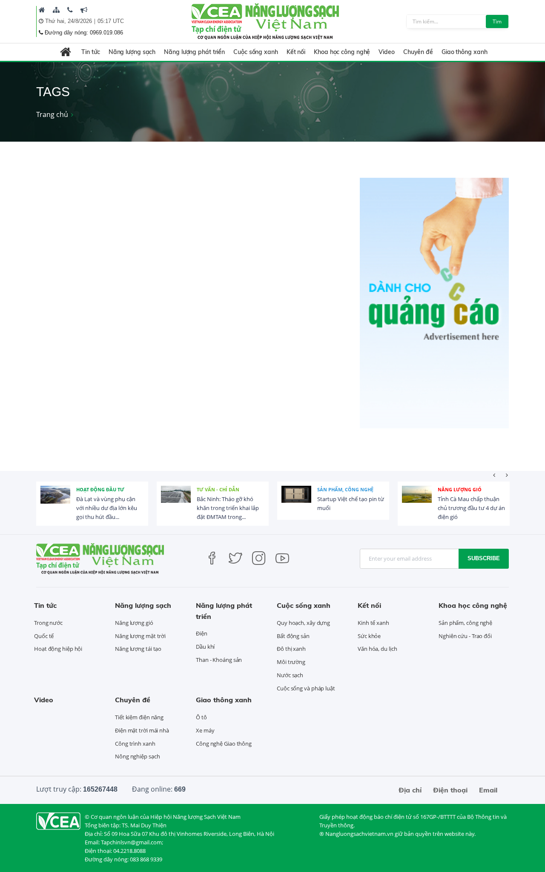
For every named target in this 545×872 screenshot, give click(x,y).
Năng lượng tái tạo (138, 649)
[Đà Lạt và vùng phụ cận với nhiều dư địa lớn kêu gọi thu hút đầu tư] (55, 501)
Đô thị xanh (291, 649)
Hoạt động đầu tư (100, 489)
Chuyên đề (418, 52)
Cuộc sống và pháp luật (306, 688)
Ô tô (201, 717)
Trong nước (48, 623)
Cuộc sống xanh (255, 52)
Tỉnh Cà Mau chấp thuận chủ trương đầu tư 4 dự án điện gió (471, 508)
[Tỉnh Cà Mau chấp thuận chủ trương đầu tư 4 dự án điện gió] (417, 501)
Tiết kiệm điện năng (139, 717)
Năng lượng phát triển (194, 52)
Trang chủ (52, 114)
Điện (201, 633)
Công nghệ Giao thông (224, 743)
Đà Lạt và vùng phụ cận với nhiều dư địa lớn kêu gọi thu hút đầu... (106, 508)
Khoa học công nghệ (342, 52)
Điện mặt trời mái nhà (142, 730)
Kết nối (296, 52)
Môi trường (291, 662)
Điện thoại (450, 790)
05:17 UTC (111, 21)
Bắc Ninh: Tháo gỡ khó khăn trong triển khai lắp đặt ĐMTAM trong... (228, 508)
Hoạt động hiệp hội (58, 649)
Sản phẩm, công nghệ (345, 489)
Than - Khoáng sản (219, 660)
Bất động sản (293, 636)
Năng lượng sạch (132, 52)
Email (488, 790)
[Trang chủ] (42, 9)
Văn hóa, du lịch (377, 649)
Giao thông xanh (465, 52)
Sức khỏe (369, 636)
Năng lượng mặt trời (140, 636)
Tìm (497, 21)
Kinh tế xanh (373, 623)
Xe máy (205, 730)
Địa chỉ (410, 790)
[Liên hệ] (70, 9)
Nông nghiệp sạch (137, 756)
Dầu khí (205, 646)
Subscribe (484, 558)
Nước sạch (290, 675)
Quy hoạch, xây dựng (303, 623)
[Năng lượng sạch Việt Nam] (58, 820)
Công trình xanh (135, 743)
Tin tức (90, 52)
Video (387, 52)
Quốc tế (44, 636)
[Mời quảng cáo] (83, 9)
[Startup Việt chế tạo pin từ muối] (296, 501)
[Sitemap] (56, 9)
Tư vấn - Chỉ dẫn (218, 489)
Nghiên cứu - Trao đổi (465, 636)
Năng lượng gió (460, 489)
